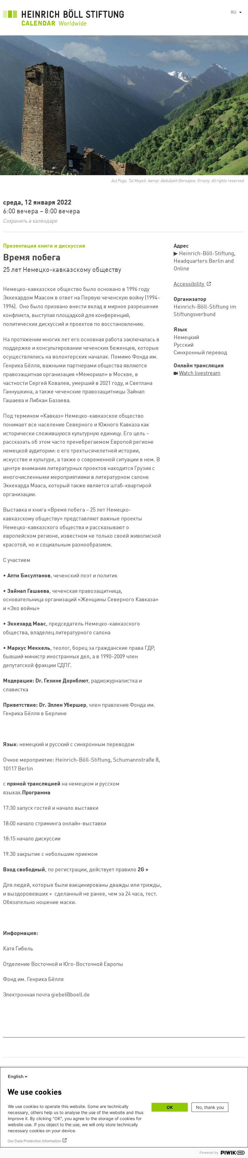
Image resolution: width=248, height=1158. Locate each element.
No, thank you (210, 1107)
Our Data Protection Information (34, 1141)
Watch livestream (199, 373)
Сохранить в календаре (30, 221)
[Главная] (63, 19)
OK (170, 1107)
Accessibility (189, 284)
